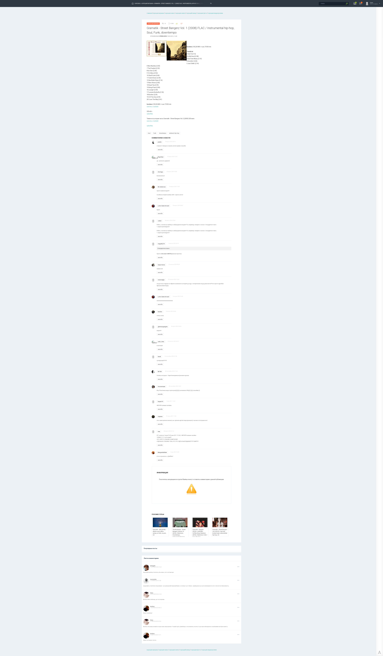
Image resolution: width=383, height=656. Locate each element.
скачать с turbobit (152, 106)
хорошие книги (180, 13)
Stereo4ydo (163, 36)
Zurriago (160, 172)
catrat (159, 221)
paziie (159, 142)
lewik (159, 356)
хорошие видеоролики (215, 13)
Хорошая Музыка (153, 23)
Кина (151, 593)
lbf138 (159, 371)
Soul (149, 133)
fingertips (160, 157)
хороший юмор (191, 13)
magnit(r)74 (161, 243)
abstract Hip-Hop (174, 133)
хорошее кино (169, 13)
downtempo (162, 133)
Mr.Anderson (162, 187)
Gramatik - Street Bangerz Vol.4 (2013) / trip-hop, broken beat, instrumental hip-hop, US (219, 532)
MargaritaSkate (162, 452)
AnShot (152, 606)
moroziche (153, 579)
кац (159, 431)
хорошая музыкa (158, 13)
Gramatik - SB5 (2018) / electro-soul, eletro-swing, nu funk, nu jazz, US (159, 532)
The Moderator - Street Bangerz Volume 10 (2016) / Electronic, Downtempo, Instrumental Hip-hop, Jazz (179, 534)
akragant (152, 565)
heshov (160, 311)
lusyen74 (160, 401)
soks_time (161, 341)
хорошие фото (202, 13)
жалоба (160, 149)
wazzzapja (161, 280)
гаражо (160, 416)
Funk (154, 133)
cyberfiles (150, 114)
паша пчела (161, 265)
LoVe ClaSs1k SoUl (163, 206)
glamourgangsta (162, 326)
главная (149, 13)
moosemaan (161, 386)
